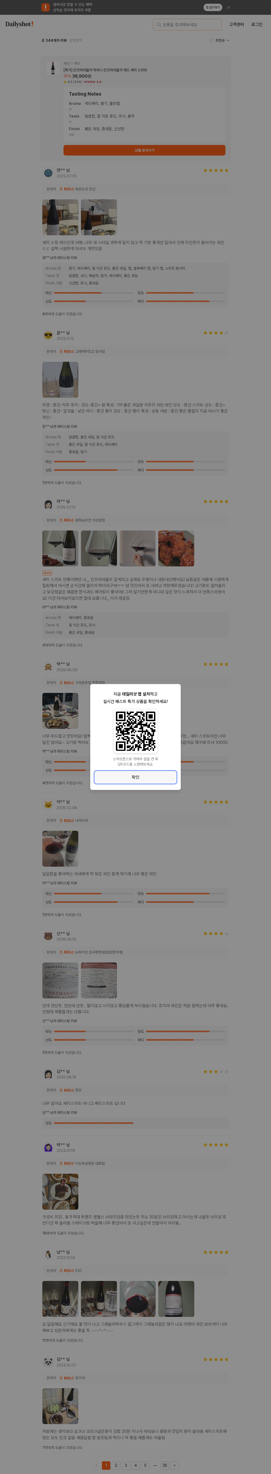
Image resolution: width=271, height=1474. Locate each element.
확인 (135, 777)
